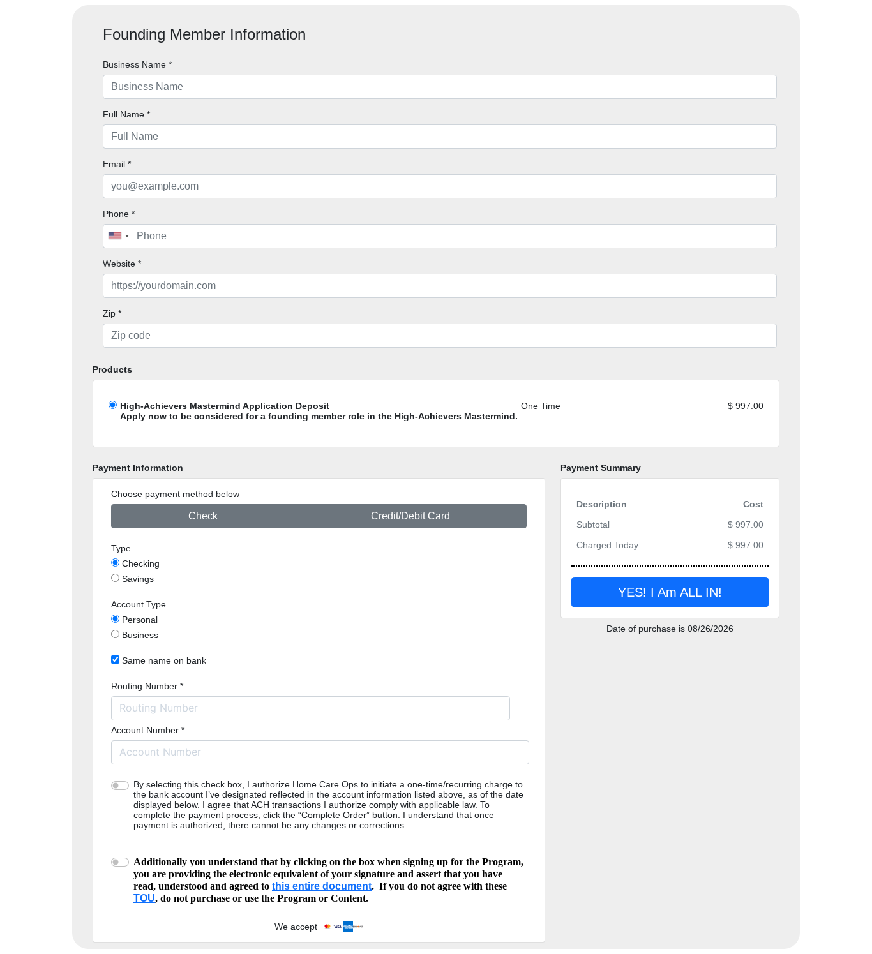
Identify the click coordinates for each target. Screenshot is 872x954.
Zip (112, 313)
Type (121, 548)
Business (140, 635)
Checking (141, 563)
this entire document (322, 886)
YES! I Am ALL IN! (670, 592)
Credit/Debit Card (410, 516)
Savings (138, 579)
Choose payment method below (175, 494)
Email (117, 164)
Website (122, 263)
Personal (140, 620)
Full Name (126, 114)
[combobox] (118, 236)
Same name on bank (164, 660)
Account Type (138, 604)
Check (203, 516)
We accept (298, 926)
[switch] (120, 785)
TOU (144, 898)
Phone (119, 214)
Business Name (137, 64)
